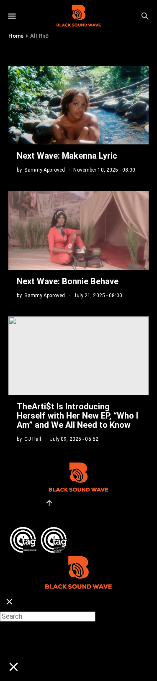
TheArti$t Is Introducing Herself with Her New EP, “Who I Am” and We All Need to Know (77, 415)
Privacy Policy (29, 515)
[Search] (145, 16)
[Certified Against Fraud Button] (38, 530)
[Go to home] (78, 16)
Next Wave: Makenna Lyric (68, 156)
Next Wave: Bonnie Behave (67, 281)
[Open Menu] (12, 16)
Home (15, 36)
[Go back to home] (78, 557)
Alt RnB (39, 36)
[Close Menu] (9, 602)
